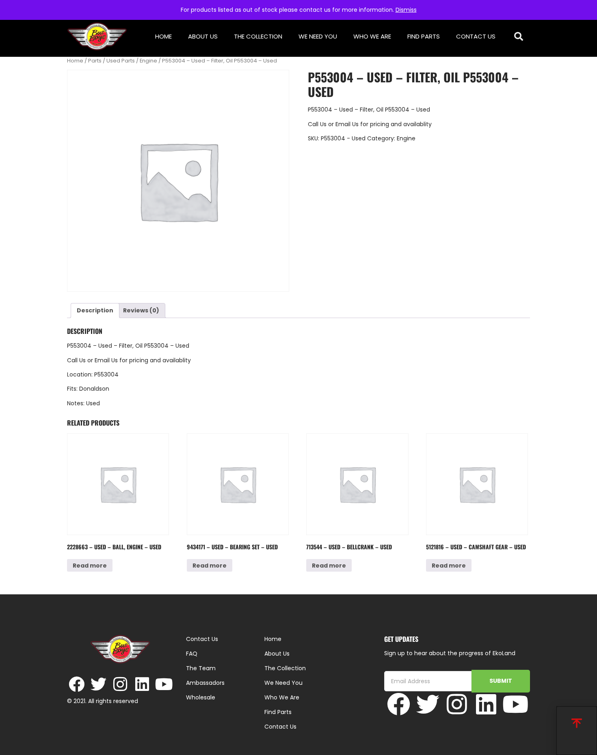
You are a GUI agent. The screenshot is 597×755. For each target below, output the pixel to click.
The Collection (258, 36)
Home (163, 36)
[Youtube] (164, 684)
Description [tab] (95, 310)
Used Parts (120, 61)
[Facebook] (76, 684)
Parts (95, 61)
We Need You (317, 36)
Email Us (347, 124)
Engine (148, 61)
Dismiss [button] (406, 10)
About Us (203, 36)
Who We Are (372, 36)
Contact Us (475, 36)
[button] (519, 37)
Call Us (317, 124)
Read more (90, 565)
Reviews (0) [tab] (141, 310)
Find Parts (423, 36)
